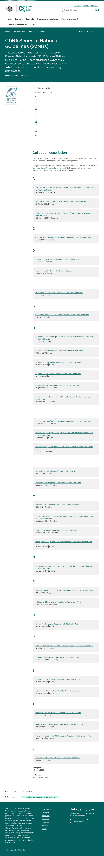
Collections (40, 31)
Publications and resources (18, 25)
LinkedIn (45, 825)
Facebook (45, 819)
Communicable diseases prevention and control (40, 797)
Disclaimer (45, 816)
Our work (18, 19)
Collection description (43, 92)
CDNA (80, 165)
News (34, 25)
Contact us (94, 6)
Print (83, 31)
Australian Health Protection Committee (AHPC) (50, 168)
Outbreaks (30, 19)
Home (9, 19)
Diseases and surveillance (47, 19)
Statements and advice (70, 19)
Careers (86, 6)
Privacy (44, 829)
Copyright (45, 812)
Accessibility (46, 809)
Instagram (45, 822)
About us (77, 6)
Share (91, 31)
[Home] (19, 8)
